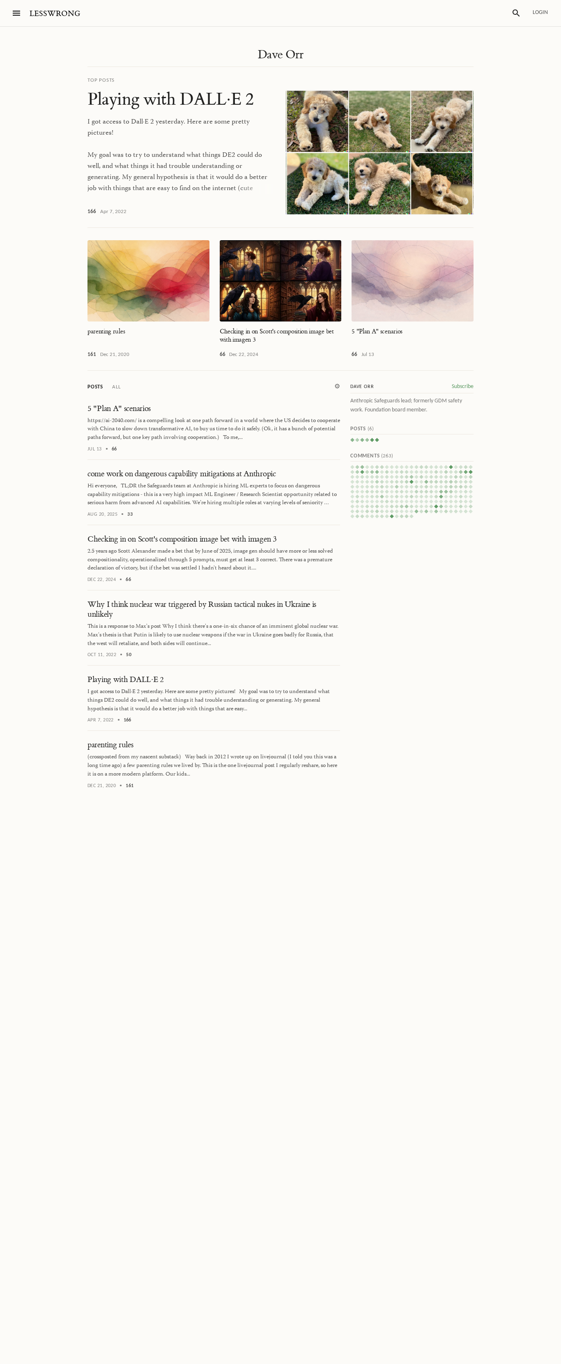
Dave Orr (280, 54)
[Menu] (16, 13)
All (116, 387)
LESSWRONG (55, 14)
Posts (95, 387)
